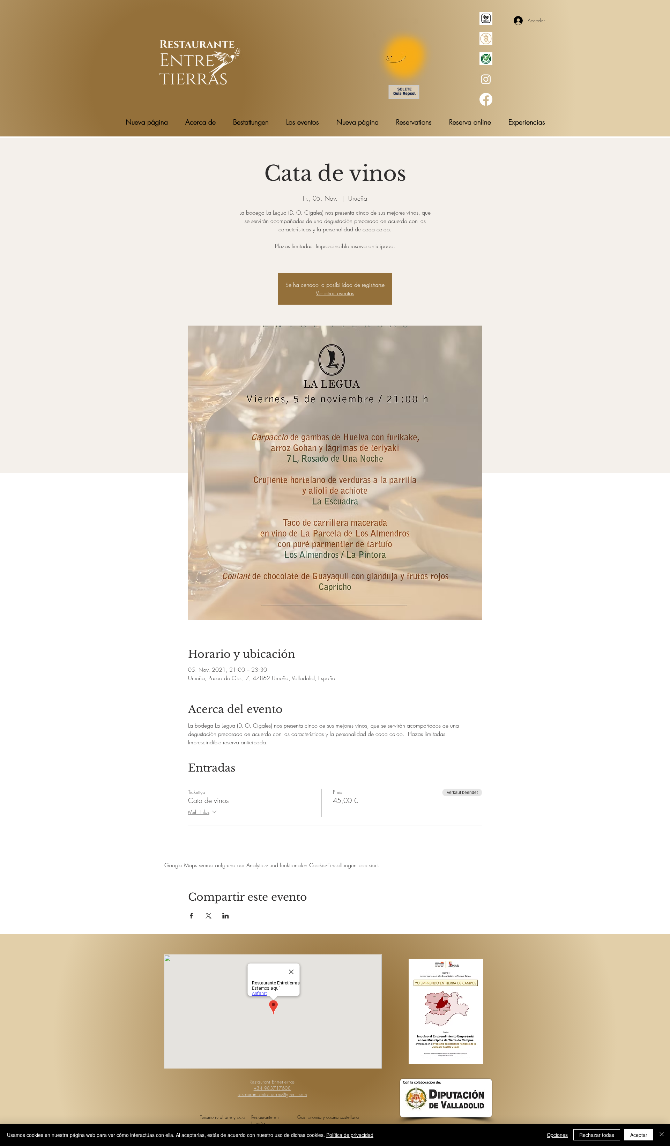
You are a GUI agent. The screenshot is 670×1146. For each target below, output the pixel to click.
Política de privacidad (349, 1134)
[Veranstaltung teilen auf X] (208, 915)
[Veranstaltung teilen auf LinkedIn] (225, 915)
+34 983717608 (272, 1088)
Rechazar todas (596, 1134)
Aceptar (638, 1134)
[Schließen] (661, 1134)
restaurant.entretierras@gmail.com (272, 1094)
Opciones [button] (557, 1134)
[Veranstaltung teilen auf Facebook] (191, 915)
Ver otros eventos (335, 293)
